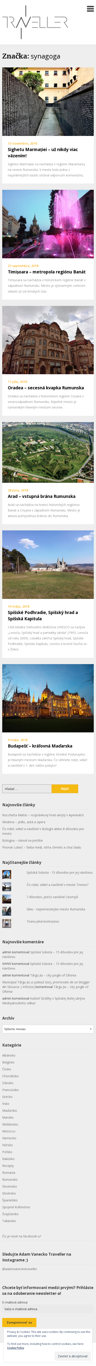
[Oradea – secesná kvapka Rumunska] (48, 339)
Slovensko (9, 1186)
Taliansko (9, 1221)
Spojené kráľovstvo (16, 1207)
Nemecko (9, 1138)
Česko (6, 1069)
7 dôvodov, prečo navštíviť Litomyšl (52, 897)
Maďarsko (9, 1110)
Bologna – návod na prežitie (22, 840)
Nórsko (7, 1145)
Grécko (7, 1097)
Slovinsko (9, 1193)
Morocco (8, 1131)
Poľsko (7, 1152)
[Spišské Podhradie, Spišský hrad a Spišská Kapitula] (48, 564)
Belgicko (8, 1062)
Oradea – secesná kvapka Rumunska (46, 388)
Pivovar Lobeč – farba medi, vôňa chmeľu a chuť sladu (41, 847)
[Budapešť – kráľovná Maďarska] (48, 697)
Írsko (5, 1103)
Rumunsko (10, 1179)
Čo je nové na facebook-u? (21, 1236)
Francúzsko (10, 1090)
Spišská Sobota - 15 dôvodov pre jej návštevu (60, 872)
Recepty (8, 1166)
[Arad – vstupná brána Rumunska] (48, 452)
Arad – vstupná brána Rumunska (41, 496)
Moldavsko (10, 1124)
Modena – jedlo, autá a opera (23, 822)
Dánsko (7, 1083)
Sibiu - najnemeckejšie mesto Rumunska (56, 909)
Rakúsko (8, 1159)
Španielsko (10, 1200)
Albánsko (8, 1055)
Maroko (8, 1117)
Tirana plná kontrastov (43, 921)
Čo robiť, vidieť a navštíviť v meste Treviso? (57, 885)
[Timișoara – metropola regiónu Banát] (48, 223)
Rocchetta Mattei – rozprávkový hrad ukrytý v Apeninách (43, 815)
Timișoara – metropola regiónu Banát (47, 272)
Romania (8, 1172)
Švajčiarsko (10, 1214)
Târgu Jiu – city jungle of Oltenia (53, 975)
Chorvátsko (10, 1076)
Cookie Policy (15, 1348)
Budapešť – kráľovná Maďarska (40, 746)
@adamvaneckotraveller (19, 1269)
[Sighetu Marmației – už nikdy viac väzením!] (48, 101)
